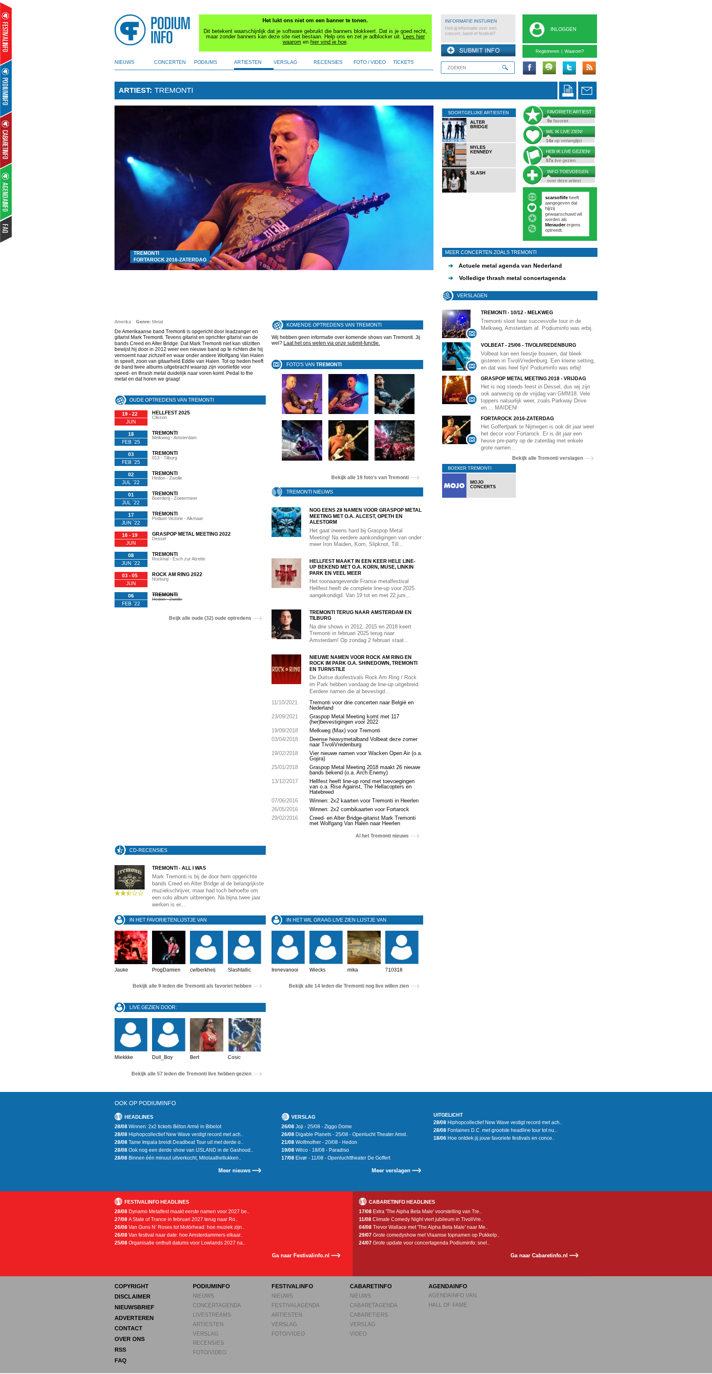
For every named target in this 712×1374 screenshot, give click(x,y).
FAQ (120, 1360)
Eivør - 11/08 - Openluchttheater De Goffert (335, 1157)
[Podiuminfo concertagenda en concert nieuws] (6, 88)
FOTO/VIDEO (209, 1352)
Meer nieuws (234, 1170)
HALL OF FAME (448, 1305)
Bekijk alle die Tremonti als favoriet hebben (192, 985)
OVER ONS (130, 1339)
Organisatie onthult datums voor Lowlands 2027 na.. (180, 1242)
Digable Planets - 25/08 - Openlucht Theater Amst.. (344, 1134)
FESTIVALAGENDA (296, 1305)
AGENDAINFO (448, 1286)
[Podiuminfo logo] (154, 30)
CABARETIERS (369, 1315)
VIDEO (358, 1334)
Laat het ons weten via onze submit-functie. (331, 343)
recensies (328, 62)
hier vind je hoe (328, 42)
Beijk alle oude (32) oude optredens (210, 618)
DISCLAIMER (132, 1296)
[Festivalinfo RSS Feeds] (589, 68)
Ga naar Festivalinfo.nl (301, 1255)
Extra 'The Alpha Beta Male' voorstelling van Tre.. (420, 1211)
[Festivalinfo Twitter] (569, 68)
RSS (120, 1349)
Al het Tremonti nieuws (382, 835)
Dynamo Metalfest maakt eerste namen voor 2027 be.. (182, 1211)
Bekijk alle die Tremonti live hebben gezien (191, 1073)
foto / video (370, 62)
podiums (205, 62)
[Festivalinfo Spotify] (549, 68)
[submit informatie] (478, 50)
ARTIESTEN (208, 1324)
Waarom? (574, 51)
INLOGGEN (563, 29)
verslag (285, 62)
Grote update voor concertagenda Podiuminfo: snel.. (424, 1242)
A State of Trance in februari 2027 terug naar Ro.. (176, 1219)
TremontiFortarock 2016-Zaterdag (170, 256)
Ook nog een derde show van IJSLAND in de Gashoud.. (184, 1150)
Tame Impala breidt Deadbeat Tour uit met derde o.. (179, 1142)
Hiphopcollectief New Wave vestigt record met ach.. (179, 1134)
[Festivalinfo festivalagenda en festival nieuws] (6, 33)
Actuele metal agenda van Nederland (505, 262)
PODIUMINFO (211, 1286)
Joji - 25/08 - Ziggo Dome (316, 1126)
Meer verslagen (391, 1170)
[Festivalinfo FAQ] (6, 229)
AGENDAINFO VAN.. (454, 1295)
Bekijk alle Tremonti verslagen (547, 454)
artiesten (248, 62)
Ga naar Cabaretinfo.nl (539, 1255)
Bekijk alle (370, 477)
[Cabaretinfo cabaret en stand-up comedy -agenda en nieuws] (6, 140)
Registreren (547, 51)
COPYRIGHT (132, 1286)
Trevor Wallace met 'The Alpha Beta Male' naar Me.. (423, 1227)
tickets (403, 62)
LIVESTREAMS (212, 1315)
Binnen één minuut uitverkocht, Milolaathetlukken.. (178, 1157)
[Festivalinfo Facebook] (529, 68)
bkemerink (556, 197)
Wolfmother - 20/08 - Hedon (319, 1142)
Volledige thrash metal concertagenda (507, 275)
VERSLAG (205, 1334)
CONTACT (129, 1328)
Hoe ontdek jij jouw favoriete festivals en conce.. (494, 1138)
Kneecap (555, 208)
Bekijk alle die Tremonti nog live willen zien (349, 985)
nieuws (124, 62)
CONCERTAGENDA (217, 1305)
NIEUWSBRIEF (135, 1307)
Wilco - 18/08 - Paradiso (315, 1150)
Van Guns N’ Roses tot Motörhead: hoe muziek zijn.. (179, 1227)
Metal (157, 321)
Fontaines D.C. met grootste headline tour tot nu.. (495, 1130)
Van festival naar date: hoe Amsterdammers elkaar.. (179, 1235)
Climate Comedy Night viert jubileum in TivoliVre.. (421, 1219)
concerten (170, 62)
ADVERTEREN (134, 1318)
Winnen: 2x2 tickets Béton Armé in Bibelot (168, 1126)
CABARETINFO (371, 1286)
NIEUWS (203, 1296)
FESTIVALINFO (292, 1286)
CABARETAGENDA (374, 1305)
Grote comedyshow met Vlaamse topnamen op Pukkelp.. (429, 1235)
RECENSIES (208, 1343)
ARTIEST (134, 90)
